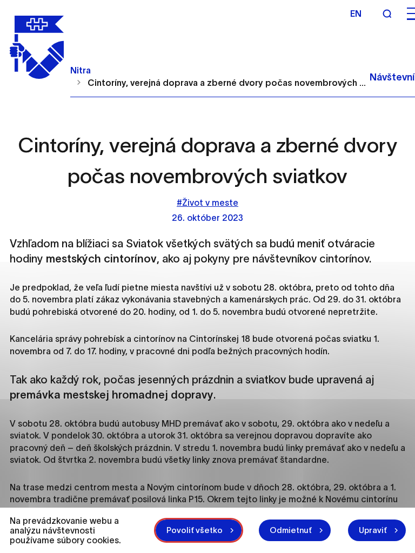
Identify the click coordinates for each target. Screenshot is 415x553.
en (356, 13)
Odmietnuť (291, 530)
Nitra (80, 70)
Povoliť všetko (194, 530)
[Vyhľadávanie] (386, 13)
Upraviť (373, 530)
